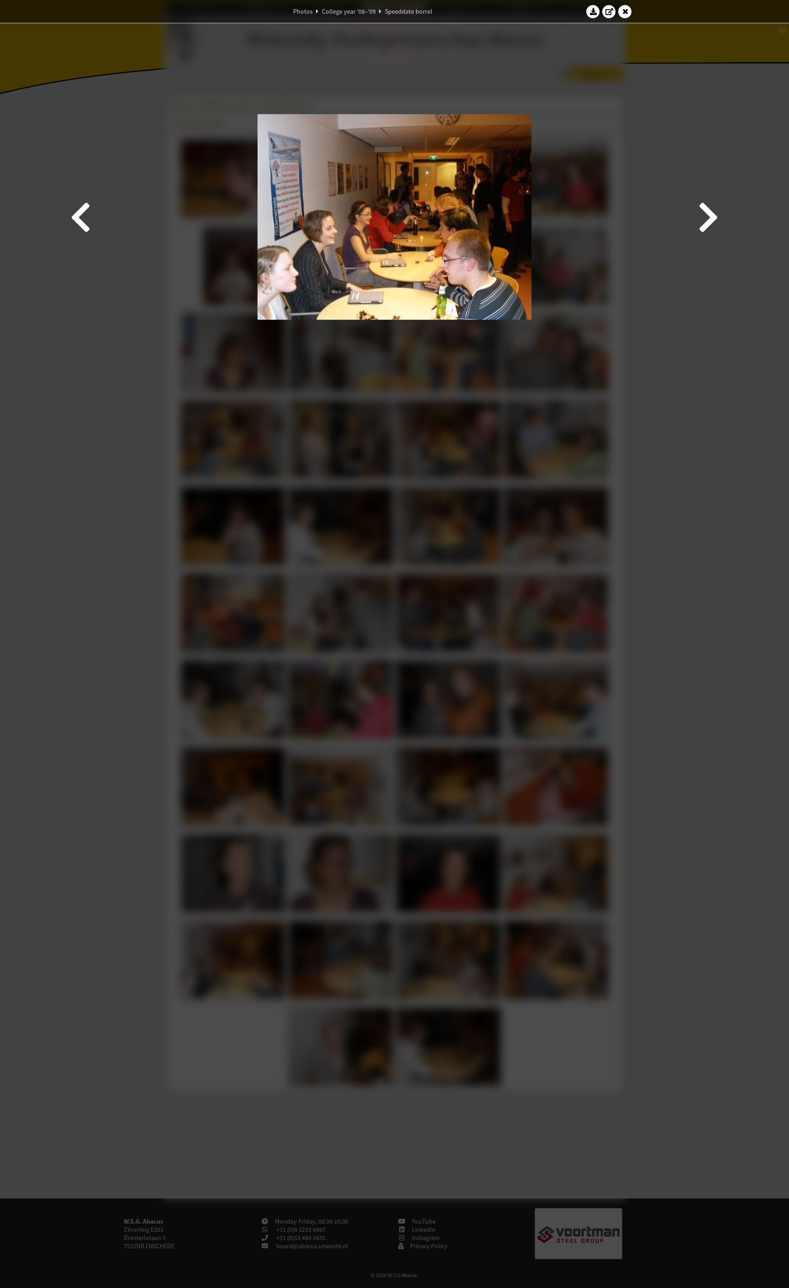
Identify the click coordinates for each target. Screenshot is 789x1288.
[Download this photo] (593, 11)
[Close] (625, 11)
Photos (303, 11)
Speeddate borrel (408, 11)
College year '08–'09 (349, 11)
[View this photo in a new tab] (609, 11)
